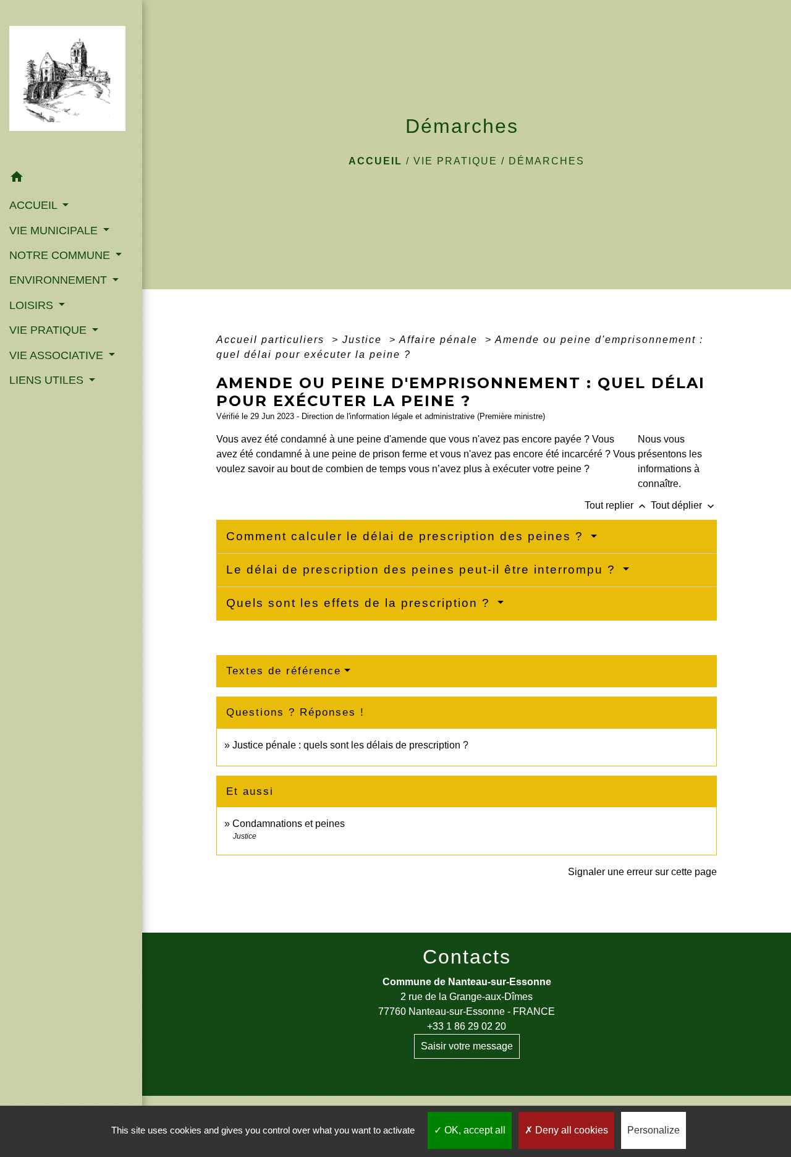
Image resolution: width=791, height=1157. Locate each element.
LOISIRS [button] (32, 305)
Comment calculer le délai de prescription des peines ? (407, 536)
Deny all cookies (570, 1130)
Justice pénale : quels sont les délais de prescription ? (350, 745)
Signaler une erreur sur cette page (642, 872)
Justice (364, 339)
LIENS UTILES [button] (48, 380)
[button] (71, 179)
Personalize (653, 1130)
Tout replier (616, 505)
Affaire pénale (440, 339)
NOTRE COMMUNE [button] (61, 255)
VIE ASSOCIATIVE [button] (57, 355)
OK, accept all (473, 1130)
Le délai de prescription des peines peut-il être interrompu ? (423, 569)
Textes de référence (283, 671)
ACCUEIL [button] (34, 205)
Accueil (375, 161)
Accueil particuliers (272, 339)
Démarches (547, 161)
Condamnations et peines (288, 823)
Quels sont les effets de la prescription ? (360, 602)
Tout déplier (684, 505)
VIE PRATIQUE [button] (49, 330)
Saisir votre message (467, 1046)
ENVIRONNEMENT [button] (59, 280)
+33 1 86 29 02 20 (466, 1026)
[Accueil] (71, 82)
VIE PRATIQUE (455, 161)
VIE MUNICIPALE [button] (55, 230)
